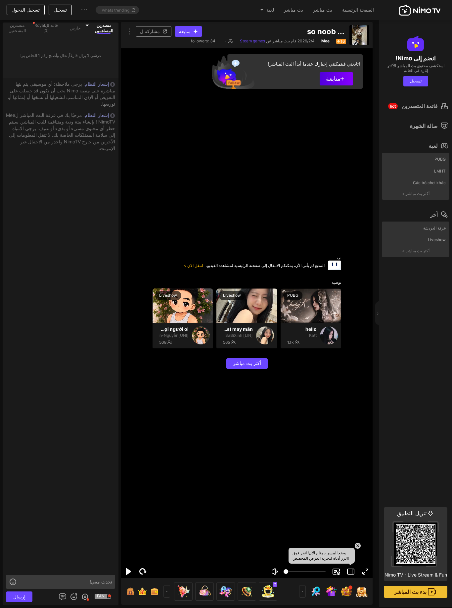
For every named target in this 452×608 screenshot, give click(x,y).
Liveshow (437, 239)
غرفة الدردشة (434, 228)
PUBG (440, 159)
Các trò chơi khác (429, 182)
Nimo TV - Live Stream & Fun (415, 544)
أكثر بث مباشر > (415, 193)
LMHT (440, 171)
